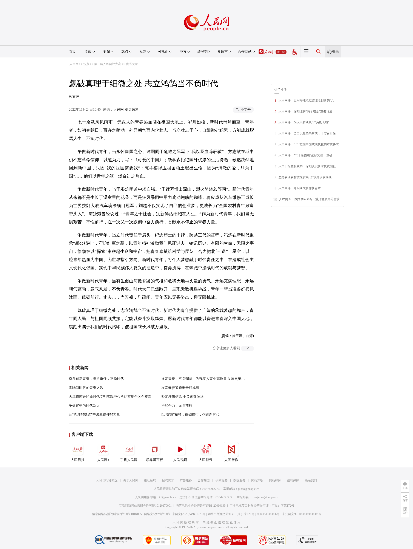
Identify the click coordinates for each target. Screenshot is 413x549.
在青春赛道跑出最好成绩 (180, 388)
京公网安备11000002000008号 (301, 514)
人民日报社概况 (106, 480)
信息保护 (293, 480)
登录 (335, 51)
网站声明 (257, 480)
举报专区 (204, 51)
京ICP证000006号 (268, 514)
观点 (86, 64)
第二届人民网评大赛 (107, 64)
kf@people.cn (167, 497)
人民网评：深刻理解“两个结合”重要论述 (305, 111)
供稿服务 (222, 480)
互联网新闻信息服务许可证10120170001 (145, 505)
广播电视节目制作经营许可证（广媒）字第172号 (262, 505)
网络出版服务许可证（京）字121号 (231, 514)
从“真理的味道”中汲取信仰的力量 (94, 414)
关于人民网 (130, 480)
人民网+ (103, 460)
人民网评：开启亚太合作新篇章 (300, 188)
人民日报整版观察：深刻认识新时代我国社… (309, 166)
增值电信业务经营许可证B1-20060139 (200, 505)
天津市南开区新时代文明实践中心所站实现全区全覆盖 (110, 396)
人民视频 (180, 460)
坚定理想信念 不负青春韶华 (182, 396)
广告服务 (186, 480)
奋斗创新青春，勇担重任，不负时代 (96, 378)
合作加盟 (204, 480)
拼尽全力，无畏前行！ (178, 405)
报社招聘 (150, 480)
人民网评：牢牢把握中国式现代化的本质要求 (309, 144)
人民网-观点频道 (126, 109)
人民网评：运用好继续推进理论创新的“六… (308, 100)
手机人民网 (128, 460)
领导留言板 (154, 460)
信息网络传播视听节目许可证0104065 (117, 514)
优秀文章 (132, 64)
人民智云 (206, 460)
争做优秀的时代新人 (84, 405)
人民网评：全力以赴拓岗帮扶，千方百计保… (309, 133)
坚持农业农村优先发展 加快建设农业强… (306, 177)
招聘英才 (168, 480)
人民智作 (231, 460)
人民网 (74, 64)
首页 (72, 51)
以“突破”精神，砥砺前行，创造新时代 (190, 414)
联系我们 (311, 480)
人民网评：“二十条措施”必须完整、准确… (307, 155)
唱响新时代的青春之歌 (86, 388)
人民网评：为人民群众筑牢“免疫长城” (304, 122)
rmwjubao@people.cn (265, 497)
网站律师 (275, 480)
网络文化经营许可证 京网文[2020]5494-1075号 (174, 514)
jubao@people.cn (248, 488)
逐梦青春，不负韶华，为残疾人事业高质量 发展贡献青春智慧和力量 (213, 378)
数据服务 (239, 480)
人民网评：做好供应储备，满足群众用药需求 (309, 199)
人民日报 (78, 460)
